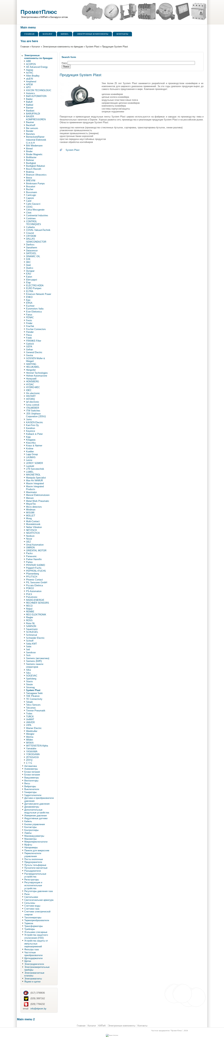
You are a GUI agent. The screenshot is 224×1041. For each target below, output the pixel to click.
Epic (28, 300)
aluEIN (29, 78)
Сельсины (29, 903)
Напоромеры (31, 847)
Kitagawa (30, 439)
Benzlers (30, 134)
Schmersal (31, 635)
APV (28, 87)
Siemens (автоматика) (37, 658)
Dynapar (30, 271)
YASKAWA (31, 751)
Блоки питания (32, 772)
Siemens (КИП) (34, 661)
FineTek (30, 326)
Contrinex (31, 218)
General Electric (34, 352)
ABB (28, 61)
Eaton (29, 276)
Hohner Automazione (36, 375)
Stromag (30, 687)
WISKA (30, 742)
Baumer (30, 122)
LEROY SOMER (34, 463)
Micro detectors (34, 506)
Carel (28, 201)
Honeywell (31, 378)
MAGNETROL (33, 474)
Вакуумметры (31, 777)
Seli (28, 649)
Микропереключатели (35, 841)
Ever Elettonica (34, 311)
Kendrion (30, 428)
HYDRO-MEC (33, 387)
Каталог (47, 34)
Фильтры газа (31, 949)
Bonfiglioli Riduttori (35, 166)
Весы (27, 783)
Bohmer (30, 160)
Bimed (29, 148)
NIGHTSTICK (33, 533)
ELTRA (29, 291)
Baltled (29, 105)
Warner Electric (34, 728)
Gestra (29, 355)
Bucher (29, 189)
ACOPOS (31, 64)
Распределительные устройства (35, 875)
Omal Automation (35, 544)
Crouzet (30, 233)
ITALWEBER (32, 408)
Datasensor (32, 250)
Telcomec (31, 707)
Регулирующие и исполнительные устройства (33, 885)
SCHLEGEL (32, 632)
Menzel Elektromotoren (38, 495)
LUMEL (30, 472)
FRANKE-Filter (33, 340)
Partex (29, 562)
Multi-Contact (33, 521)
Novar (29, 538)
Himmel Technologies (37, 373)
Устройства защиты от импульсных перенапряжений (36, 943)
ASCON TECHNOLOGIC (38, 90)
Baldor (29, 99)
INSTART (31, 396)
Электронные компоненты (92, 34)
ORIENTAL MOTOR (36, 550)
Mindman (30, 509)
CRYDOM (31, 236)
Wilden (29, 739)
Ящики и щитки (32, 981)
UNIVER (30, 722)
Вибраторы (30, 786)
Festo (29, 320)
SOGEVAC (31, 675)
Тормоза (28, 923)
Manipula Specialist (36, 477)
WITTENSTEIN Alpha (37, 745)
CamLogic (31, 195)
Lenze (29, 460)
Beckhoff (30, 125)
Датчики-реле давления (37, 803)
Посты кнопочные (33, 859)
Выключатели (31, 789)
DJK (28, 259)
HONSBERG (32, 381)
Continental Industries (37, 215)
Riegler (29, 617)
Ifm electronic (33, 393)
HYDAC (30, 384)
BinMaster (31, 157)
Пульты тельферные (35, 865)
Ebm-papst (31, 279)
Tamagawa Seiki (34, 693)
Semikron (31, 652)
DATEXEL (31, 253)
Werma (29, 737)
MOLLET (30, 515)
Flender (30, 332)
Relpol (29, 608)
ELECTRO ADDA (35, 285)
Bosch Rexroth (33, 169)
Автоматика (30, 766)
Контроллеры (31, 830)
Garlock (30, 343)
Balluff (29, 102)
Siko (28, 673)
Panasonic (31, 556)
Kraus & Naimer (34, 445)
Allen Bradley (33, 75)
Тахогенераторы (32, 917)
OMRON (30, 547)
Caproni (30, 198)
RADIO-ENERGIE (35, 600)
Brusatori (30, 186)
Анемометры (31, 769)
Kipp (28, 437)
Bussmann (31, 192)
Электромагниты (33, 978)
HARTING (31, 364)
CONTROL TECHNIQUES (33, 223)
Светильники (31, 897)
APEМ (29, 84)
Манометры (30, 839)
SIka (28, 670)
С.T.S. (29, 763)
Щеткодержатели (33, 958)
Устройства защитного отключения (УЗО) (36, 936)
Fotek (29, 337)
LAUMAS (31, 457)
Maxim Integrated (35, 483)
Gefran (29, 349)
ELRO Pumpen (33, 288)
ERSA (29, 303)
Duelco (29, 268)
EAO (28, 273)
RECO (29, 605)
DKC (28, 262)
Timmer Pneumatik (35, 710)
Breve (29, 177)
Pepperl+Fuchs (33, 568)
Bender (29, 131)
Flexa (29, 335)
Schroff (29, 640)
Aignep (29, 70)
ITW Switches (33, 410)
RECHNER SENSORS (37, 603)
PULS (29, 594)
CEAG (29, 207)
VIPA (28, 725)
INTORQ (30, 399)
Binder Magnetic (34, 154)
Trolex (29, 713)
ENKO (29, 297)
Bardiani (30, 110)
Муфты (28, 844)
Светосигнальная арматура (38, 900)
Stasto (29, 681)
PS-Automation (33, 591)
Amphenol (31, 81)
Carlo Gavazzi (33, 204)
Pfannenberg (32, 573)
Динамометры (31, 806)
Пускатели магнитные (35, 868)
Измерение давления (35, 815)
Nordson (30, 536)
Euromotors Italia (34, 308)
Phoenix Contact (34, 579)
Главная (29, 34)
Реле (27, 894)
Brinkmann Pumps (35, 183)
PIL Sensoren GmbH (36, 582)
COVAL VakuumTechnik (38, 230)
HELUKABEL (33, 367)
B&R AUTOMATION (36, 96)
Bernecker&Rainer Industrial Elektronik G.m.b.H (36, 140)
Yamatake (31, 748)
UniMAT (30, 719)
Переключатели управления (32, 855)
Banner (29, 107)
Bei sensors (32, 128)
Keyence (30, 431)
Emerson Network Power (38, 294)
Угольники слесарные (35, 932)
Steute (29, 684)
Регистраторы (31, 879)
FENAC (30, 317)
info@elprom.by (38, 1008)
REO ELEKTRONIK (36, 614)
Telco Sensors (33, 704)
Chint (28, 212)
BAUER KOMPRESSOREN (36, 118)
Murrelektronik (33, 524)
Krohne (29, 448)
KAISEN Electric (34, 422)
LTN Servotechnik (35, 469)
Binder (29, 151)
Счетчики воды (32, 905)
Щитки (27, 961)
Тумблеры (29, 929)
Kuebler (30, 451)
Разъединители (32, 871)
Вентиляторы (31, 780)
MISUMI (30, 512)
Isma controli (32, 405)
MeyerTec (31, 504)
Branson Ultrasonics (36, 174)
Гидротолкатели (32, 795)
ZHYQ (29, 760)
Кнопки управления (34, 824)
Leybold (30, 466)
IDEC (28, 390)
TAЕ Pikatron (33, 696)
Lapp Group (32, 454)
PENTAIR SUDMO (35, 565)
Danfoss (30, 244)
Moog (29, 518)
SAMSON (31, 626)
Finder (29, 323)
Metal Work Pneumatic (37, 501)
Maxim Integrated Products (35, 488)
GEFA (29, 346)
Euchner (30, 306)
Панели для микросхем (36, 850)
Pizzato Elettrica (34, 585)
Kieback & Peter (34, 434)
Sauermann (32, 629)
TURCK (30, 716)
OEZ (28, 541)
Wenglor (30, 734)
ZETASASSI (32, 757)
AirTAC (29, 72)
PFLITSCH (31, 576)
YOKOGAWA (33, 754)
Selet (28, 646)
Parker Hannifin (34, 559)
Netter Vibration (34, 527)
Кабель (28, 821)
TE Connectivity (34, 699)
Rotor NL (30, 623)
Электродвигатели (34, 964)
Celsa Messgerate (35, 209)
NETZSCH (31, 530)
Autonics (30, 93)
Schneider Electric (35, 638)
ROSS (29, 620)
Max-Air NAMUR (34, 480)
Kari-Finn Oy (32, 425)
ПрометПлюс (38, 12)
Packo (29, 553)
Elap (28, 282)
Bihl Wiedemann (34, 145)
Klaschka (31, 442)
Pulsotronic (31, 597)
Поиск (65, 63)
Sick (28, 655)
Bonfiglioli (31, 163)
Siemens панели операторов (34, 665)
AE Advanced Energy (37, 67)
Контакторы (30, 827)
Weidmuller (31, 731)
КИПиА (64, 34)
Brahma (30, 172)
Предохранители (33, 862)
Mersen (30, 498)
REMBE (30, 611)
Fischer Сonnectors (36, 329)
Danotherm (31, 247)
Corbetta (30, 227)
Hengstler (31, 370)
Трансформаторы (33, 926)
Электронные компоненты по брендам (63, 46)
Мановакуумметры (34, 836)
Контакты (122, 34)
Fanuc (29, 314)
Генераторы (30, 792)
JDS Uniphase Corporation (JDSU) (36, 415)
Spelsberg (31, 678)
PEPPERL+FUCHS (36, 571)
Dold (28, 265)
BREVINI (30, 180)
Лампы (27, 833)
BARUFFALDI (33, 113)
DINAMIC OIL (33, 256)
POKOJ (30, 588)
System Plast (92, 46)
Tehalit (29, 702)
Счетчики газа (31, 908)
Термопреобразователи (36, 920)
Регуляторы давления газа (38, 891)
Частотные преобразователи (33, 954)
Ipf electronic (32, 402)
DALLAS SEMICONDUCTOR (36, 240)
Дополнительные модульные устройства (36, 811)
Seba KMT (31, 643)
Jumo (29, 419)
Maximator (31, 492)
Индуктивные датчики (35, 818)
